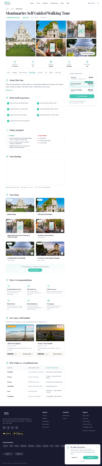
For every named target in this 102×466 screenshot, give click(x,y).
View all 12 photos (89, 53)
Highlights (14, 72)
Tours (38, 3)
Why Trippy (58, 72)
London (5, 446)
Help (67, 3)
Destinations (54, 3)
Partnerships (66, 415)
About (8, 72)
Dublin (57, 446)
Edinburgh (23, 446)
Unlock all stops (34, 270)
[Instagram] (4, 427)
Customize (82, 461)
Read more (9, 90)
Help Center (86, 415)
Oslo (52, 446)
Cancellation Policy (88, 427)
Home (32, 3)
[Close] (97, 447)
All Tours (45, 415)
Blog (62, 3)
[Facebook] (8, 427)
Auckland (45, 446)
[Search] (98, 3)
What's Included (23, 72)
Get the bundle (83, 96)
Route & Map (32, 72)
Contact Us (85, 418)
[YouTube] (16, 427)
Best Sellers (46, 424)
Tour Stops (40, 72)
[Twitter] (12, 427)
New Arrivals (46, 427)
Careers (65, 418)
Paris (11, 446)
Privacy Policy (86, 421)
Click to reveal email (90, 430)
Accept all (91, 457)
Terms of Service (87, 424)
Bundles (45, 3)
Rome (16, 446)
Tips (46, 72)
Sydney (38, 446)
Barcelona (31, 446)
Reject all (74, 457)
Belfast (63, 446)
